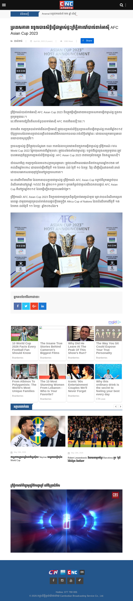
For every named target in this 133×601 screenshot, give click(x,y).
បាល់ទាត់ (18, 41)
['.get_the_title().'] (38, 431)
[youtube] (71, 581)
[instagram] (62, 581)
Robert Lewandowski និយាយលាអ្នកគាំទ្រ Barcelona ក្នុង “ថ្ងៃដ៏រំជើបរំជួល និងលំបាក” (94, 459)
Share (89, 41)
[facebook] (53, 581)
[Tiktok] (79, 581)
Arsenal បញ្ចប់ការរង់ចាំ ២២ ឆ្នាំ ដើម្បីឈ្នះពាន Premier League (72, 14)
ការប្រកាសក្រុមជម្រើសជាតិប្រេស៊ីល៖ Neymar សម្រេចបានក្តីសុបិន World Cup (36, 458)
